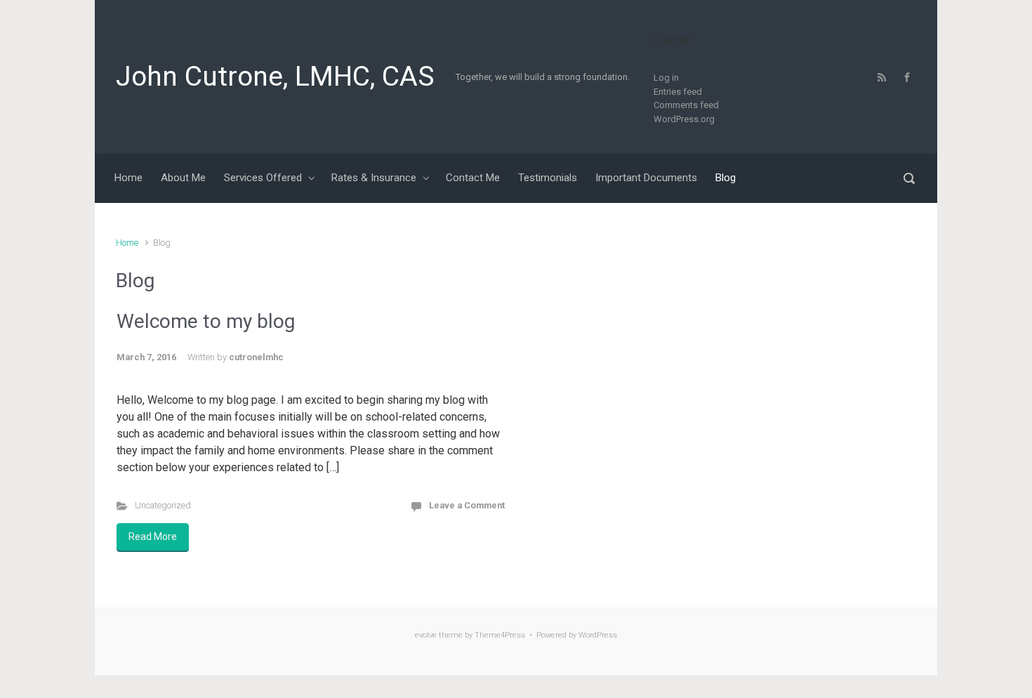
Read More (152, 536)
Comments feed (686, 105)
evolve (426, 635)
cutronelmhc (256, 357)
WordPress (597, 635)
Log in (666, 77)
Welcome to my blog (206, 321)
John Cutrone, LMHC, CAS (275, 76)
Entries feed (678, 91)
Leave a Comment (467, 505)
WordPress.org (684, 119)
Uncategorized (163, 505)
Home (127, 242)
